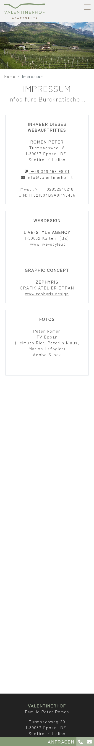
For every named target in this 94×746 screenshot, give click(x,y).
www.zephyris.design (47, 293)
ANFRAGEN (61, 741)
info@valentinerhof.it (49, 177)
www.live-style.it (48, 244)
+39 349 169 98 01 (49, 171)
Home (10, 76)
